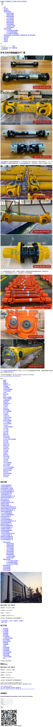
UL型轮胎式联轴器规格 (6, 485)
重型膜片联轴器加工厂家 (6, 524)
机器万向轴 (5, 434)
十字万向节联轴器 (7, 462)
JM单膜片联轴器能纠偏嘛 (6, 492)
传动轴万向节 (6, 448)
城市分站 (13, 687)
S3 (7, 688)
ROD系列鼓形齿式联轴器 (12, 30)
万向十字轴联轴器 (7, 411)
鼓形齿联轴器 (6, 648)
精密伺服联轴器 (7, 35)
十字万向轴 (5, 459)
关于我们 (5, 8)
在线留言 (20, 620)
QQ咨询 (10, 620)
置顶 (2, 622)
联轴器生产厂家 (6, 384)
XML (2, 686)
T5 (30, 688)
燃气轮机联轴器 (31, 35)
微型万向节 (5, 408)
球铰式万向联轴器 (7, 420)
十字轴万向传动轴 (7, 417)
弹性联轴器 (5, 628)
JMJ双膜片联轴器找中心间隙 (7, 502)
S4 (9, 688)
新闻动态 (5, 39)
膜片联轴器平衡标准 (5, 500)
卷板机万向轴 (6, 465)
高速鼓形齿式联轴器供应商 (7, 536)
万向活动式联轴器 (7, 473)
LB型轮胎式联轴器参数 (6, 522)
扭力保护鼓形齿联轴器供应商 (7, 491)
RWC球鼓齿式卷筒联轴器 (12, 33)
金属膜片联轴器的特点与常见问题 (8, 508)
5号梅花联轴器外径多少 (6, 494)
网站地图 (8, 687)
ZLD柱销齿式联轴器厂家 (6, 534)
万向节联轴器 (22, 163)
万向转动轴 (5, 447)
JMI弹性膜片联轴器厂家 (6, 528)
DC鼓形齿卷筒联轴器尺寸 (6, 519)
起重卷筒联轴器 (10, 16)
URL (2, 687)
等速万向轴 (5, 454)
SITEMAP (5, 686)
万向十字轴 (5, 412)
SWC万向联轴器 (7, 422)
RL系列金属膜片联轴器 (11, 32)
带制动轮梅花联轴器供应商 (7, 538)
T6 (32, 688)
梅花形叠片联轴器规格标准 (7, 525)
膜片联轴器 (5, 631)
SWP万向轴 (5, 431)
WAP (2, 688)
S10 (20, 688)
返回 (5, 622)
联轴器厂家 (5, 383)
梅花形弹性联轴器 (7, 652)
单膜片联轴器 (6, 655)
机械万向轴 (5, 401)
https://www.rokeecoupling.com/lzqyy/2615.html (10, 376)
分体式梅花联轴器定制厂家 (7, 539)
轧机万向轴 (5, 440)
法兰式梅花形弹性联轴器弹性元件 (8, 506)
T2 (24, 688)
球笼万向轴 (5, 394)
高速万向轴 (5, 471)
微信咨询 (15, 620)
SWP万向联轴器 (6, 464)
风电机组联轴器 (23, 35)
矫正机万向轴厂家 (5, 499)
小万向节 (5, 406)
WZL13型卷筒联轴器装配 (6, 513)
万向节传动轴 (6, 456)
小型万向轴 (5, 428)
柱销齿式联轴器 (10, 21)
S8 (16, 688)
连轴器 (4, 380)
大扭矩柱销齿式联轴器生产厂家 (8, 496)
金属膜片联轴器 (10, 14)
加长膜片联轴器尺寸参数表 (7, 488)
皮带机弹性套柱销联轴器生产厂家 (8, 520)
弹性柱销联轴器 (10, 22)
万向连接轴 (5, 451)
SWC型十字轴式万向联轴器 (9, 439)
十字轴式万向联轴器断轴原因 (7, 514)
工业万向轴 (5, 476)
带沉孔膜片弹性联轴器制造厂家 (8, 510)
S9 (18, 688)
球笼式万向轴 (6, 445)
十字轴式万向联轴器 (7, 370)
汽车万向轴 (5, 450)
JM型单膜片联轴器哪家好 (6, 530)
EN (1, 43)
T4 (28, 688)
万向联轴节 (5, 414)
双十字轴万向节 (6, 437)
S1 (3, 688)
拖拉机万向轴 (6, 436)
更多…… (5, 658)
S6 (13, 688)
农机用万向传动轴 (7, 470)
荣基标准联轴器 (7, 28)
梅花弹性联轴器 (10, 19)
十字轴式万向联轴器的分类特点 (8, 533)
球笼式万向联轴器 (7, 397)
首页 (4, 7)
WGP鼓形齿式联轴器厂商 (6, 527)
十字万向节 (5, 425)
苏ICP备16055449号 (26, 683)
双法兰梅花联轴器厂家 (6, 516)
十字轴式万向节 (6, 419)
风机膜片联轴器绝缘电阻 (6, 511)
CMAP (10, 686)
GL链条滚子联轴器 (10, 25)
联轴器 (4, 381)
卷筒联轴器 (5, 642)
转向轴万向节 (6, 443)
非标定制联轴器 (15, 35)
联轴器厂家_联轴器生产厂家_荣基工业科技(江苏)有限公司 (14, 1)
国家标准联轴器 (7, 11)
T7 (33, 688)
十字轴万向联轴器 (7, 398)
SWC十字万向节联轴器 (8, 467)
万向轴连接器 (6, 400)
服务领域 (5, 38)
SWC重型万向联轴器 (8, 426)
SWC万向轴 (5, 429)
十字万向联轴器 (10, 18)
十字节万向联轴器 (7, 423)
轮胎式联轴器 (6, 650)
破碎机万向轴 (6, 475)
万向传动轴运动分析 (5, 517)
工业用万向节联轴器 (7, 468)
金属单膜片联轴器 (5, 503)
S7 (14, 688)
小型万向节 (5, 461)
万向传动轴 (5, 405)
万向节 (4, 395)
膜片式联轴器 (6, 639)
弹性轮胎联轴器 (10, 27)
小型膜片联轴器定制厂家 (6, 486)
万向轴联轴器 (6, 409)
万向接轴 (5, 453)
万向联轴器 (3, 161)
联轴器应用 (14, 47)
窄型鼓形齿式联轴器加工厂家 (7, 497)
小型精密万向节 (6, 403)
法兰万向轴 (5, 442)
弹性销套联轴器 (10, 24)
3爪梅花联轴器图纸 (5, 531)
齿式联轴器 (5, 633)
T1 (22, 688)
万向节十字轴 (6, 457)
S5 (11, 688)
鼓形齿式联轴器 (10, 13)
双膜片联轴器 (6, 653)
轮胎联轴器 (5, 644)
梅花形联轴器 (6, 647)
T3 (26, 688)
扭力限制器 (6, 36)
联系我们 (5, 41)
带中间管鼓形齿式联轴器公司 (7, 489)
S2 (5, 688)
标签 (4, 687)
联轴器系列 (6, 10)
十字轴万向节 (6, 415)
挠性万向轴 (5, 433)
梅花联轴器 (5, 634)
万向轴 (4, 271)
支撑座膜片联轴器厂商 (6, 505)
